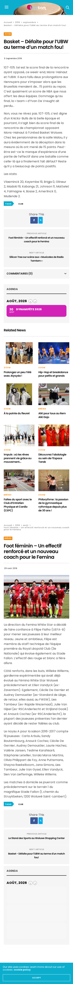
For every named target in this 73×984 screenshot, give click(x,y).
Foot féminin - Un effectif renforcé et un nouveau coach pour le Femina (36, 239)
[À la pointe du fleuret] (19, 394)
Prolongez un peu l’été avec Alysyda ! (17, 374)
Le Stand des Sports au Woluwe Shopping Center (36, 838)
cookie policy (22, 969)
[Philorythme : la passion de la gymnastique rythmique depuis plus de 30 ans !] (53, 480)
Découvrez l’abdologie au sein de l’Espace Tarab (52, 458)
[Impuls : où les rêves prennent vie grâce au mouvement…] (19, 435)
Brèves (42, 409)
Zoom (7, 34)
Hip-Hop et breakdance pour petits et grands (53, 374)
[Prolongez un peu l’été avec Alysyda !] (19, 353)
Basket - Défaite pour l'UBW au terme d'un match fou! (36, 855)
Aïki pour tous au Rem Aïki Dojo (52, 415)
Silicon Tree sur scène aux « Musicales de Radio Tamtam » (36, 259)
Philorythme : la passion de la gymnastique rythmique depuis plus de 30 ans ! (53, 505)
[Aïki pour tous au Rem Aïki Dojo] (53, 394)
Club (20, 203)
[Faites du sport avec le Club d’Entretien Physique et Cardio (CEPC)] (19, 480)
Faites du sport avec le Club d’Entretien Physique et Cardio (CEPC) (18, 505)
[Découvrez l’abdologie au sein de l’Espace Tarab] (53, 435)
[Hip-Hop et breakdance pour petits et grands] (53, 353)
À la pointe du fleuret (17, 413)
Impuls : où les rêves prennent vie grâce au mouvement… (17, 458)
